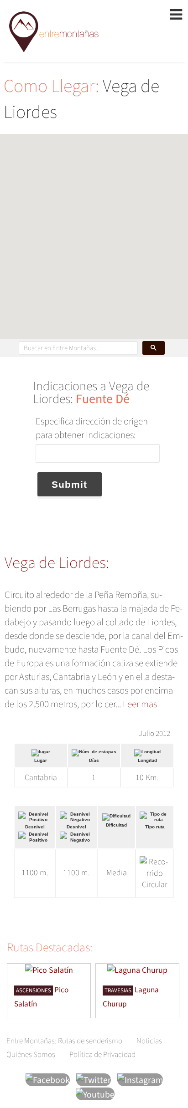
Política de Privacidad (102, 1054)
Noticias (149, 1041)
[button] (94, 231)
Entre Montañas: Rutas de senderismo (64, 1041)
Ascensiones (33, 990)
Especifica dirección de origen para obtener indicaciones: (92, 428)
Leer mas (140, 704)
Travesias (117, 990)
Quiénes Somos (30, 1054)
